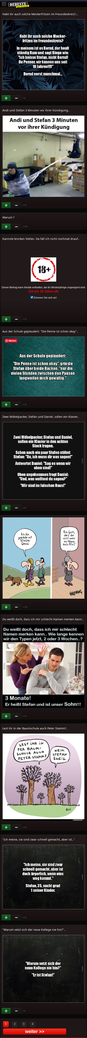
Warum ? (8, 217)
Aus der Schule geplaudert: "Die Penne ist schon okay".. (40, 331)
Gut (6, 98)
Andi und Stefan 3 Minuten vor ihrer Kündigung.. (36, 110)
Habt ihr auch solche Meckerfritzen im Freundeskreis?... (40, 14)
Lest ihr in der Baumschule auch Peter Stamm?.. (35, 728)
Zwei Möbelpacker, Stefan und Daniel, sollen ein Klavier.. (40, 417)
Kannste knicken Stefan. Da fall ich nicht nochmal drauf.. (41, 239)
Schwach (17, 98)
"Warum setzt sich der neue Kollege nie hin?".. (34, 929)
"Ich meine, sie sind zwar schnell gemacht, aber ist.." (38, 839)
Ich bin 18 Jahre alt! (43, 291)
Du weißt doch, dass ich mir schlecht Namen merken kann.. (42, 619)
